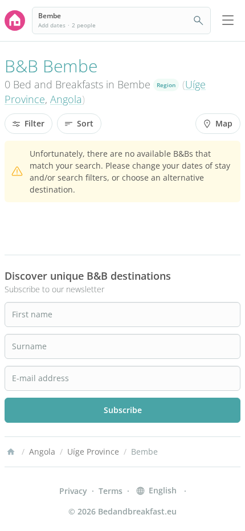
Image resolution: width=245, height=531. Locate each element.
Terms (110, 490)
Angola (66, 99)
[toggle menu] (228, 20)
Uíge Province (93, 451)
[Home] (11, 452)
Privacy (73, 490)
